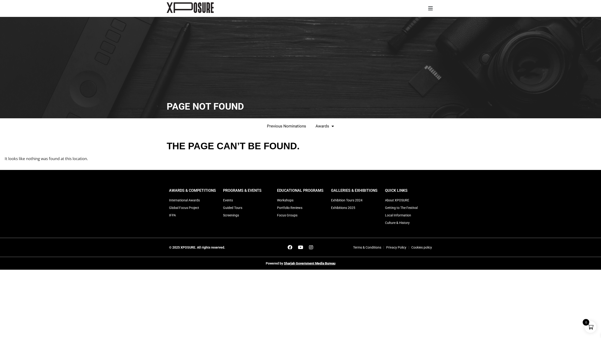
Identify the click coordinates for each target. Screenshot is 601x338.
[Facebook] (290, 247)
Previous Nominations (286, 126)
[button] (430, 8)
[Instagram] (311, 247)
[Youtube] (300, 247)
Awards (322, 126)
